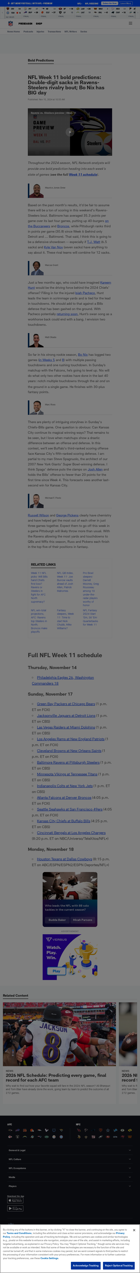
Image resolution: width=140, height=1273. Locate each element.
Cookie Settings (49, 1258)
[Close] (134, 1230)
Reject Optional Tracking (119, 1265)
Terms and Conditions (19, 1233)
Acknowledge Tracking (86, 1265)
